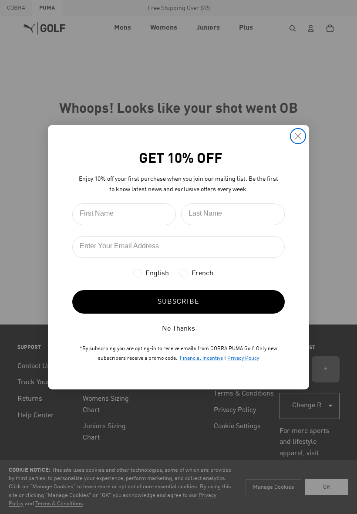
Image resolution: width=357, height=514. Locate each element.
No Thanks (178, 328)
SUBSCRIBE (178, 301)
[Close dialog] (298, 136)
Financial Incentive (201, 358)
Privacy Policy (243, 358)
